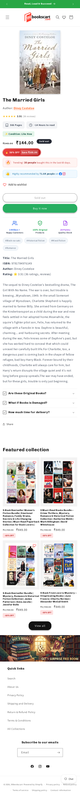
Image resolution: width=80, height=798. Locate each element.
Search (11, 678)
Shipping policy (39, 790)
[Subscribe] (59, 752)
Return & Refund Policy (21, 712)
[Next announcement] (73, 4)
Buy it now (40, 208)
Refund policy (69, 784)
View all (40, 626)
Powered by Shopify (33, 784)
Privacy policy (53, 784)
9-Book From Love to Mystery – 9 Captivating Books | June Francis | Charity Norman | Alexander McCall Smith (58, 597)
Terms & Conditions (19, 720)
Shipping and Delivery (20, 703)
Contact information (61, 790)
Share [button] (10, 424)
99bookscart (17, 784)
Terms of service (20, 790)
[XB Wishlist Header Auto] (64, 17)
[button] (7, 17)
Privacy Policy (15, 695)
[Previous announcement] (7, 4)
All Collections (16, 729)
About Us (13, 686)
